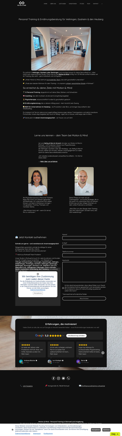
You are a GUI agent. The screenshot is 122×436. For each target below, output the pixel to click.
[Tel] (68, 378)
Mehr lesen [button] (25, 354)
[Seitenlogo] (22, 4)
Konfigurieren (48, 433)
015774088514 (28, 386)
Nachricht (65, 260)
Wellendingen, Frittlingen (86, 423)
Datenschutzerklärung (37, 290)
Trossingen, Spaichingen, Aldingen (65, 423)
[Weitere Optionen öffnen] (102, 3)
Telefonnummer (68, 252)
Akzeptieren (38, 293)
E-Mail (64, 243)
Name (64, 234)
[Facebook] (53, 378)
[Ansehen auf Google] (21, 361)
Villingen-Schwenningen (44, 423)
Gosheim (99, 423)
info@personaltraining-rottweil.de (93, 386)
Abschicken (84, 298)
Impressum (37, 433)
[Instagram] (58, 378)
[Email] (63, 378)
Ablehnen (106, 430)
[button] (19, 352)
